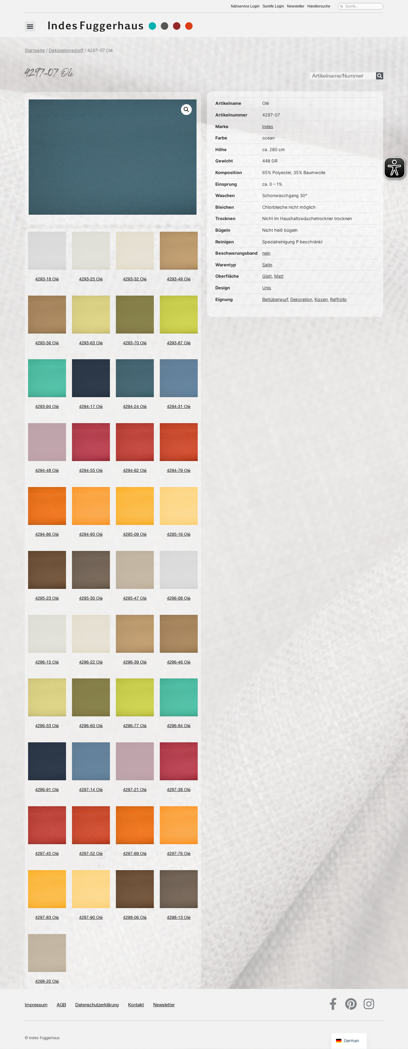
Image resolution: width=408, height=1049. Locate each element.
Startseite (35, 50)
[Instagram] (369, 1004)
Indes (267, 126)
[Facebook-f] (333, 1004)
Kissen (321, 299)
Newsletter (295, 6)
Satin (267, 264)
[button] (30, 26)
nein (266, 253)
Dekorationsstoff (66, 50)
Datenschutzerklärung (97, 1004)
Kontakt (136, 1004)
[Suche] (379, 75)
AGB (61, 1004)
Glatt (267, 276)
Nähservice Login (245, 6)
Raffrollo (338, 299)
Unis (266, 287)
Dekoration (301, 299)
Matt (278, 276)
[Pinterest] (351, 1004)
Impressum (36, 1004)
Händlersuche (318, 6)
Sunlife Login (273, 6)
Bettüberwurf (275, 299)
